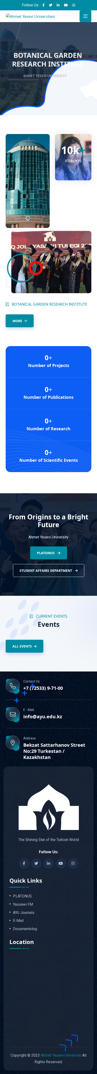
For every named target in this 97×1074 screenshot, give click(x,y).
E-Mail (18, 921)
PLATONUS (46, 553)
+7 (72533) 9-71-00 (43, 688)
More (17, 321)
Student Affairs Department (46, 570)
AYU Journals (23, 913)
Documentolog (25, 929)
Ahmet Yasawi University (61, 1055)
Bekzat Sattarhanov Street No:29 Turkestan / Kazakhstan (54, 751)
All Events (22, 646)
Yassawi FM (23, 904)
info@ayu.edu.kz (42, 717)
